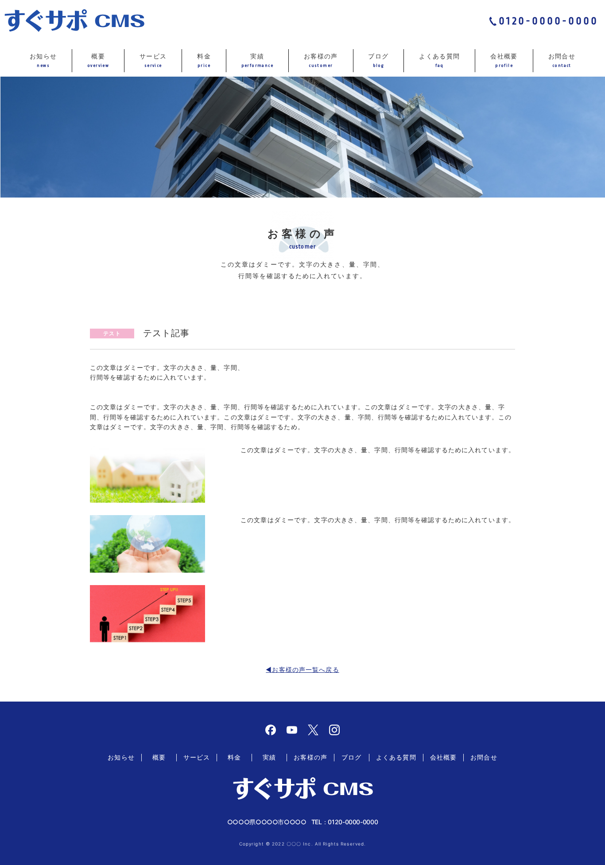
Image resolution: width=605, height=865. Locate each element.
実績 (257, 60)
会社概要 (504, 60)
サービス (153, 60)
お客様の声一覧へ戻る (305, 669)
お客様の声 (321, 60)
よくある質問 (439, 60)
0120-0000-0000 (548, 21)
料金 (204, 60)
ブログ (378, 60)
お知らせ (43, 60)
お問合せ (562, 60)
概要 (98, 60)
